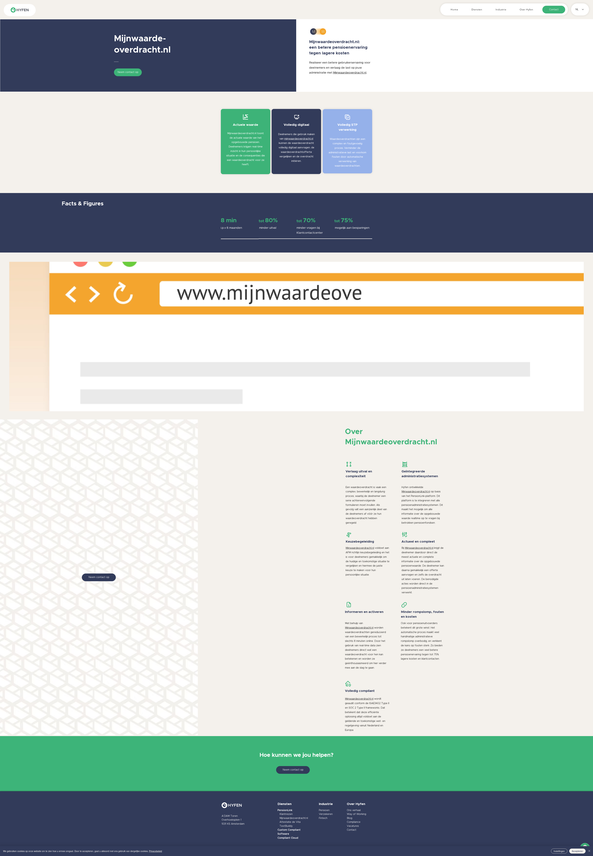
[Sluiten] (589, 851)
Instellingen (559, 851)
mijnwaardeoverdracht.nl (298, 139)
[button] (476, 9)
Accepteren (577, 851)
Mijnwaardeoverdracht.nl (334, 42)
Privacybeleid (155, 851)
